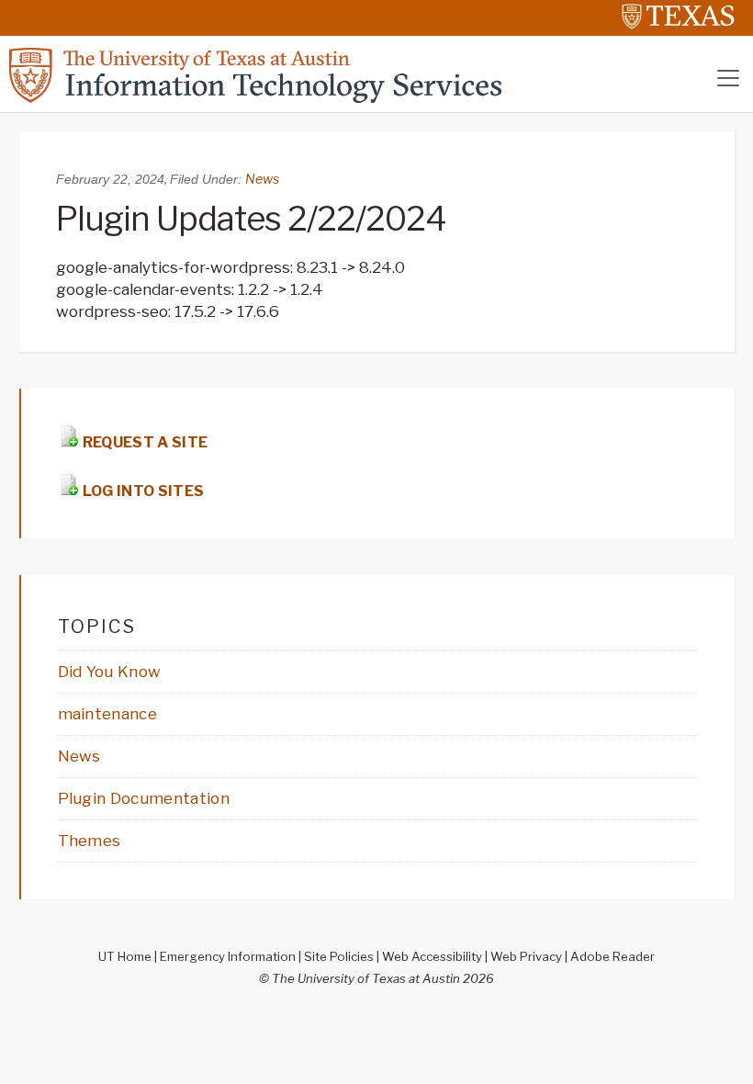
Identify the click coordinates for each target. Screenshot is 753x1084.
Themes (89, 840)
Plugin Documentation (144, 798)
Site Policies (339, 956)
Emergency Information (228, 956)
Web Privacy (526, 956)
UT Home (125, 956)
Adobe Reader (612, 956)
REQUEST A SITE (144, 442)
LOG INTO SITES (142, 491)
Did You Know (110, 671)
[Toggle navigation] (728, 78)
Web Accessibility (432, 956)
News (262, 178)
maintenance (108, 714)
